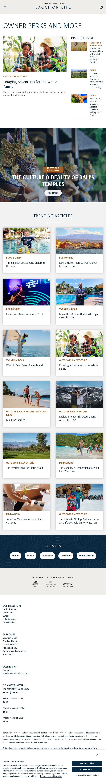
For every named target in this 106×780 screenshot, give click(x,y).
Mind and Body (10, 648)
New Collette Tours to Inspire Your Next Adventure (78, 264)
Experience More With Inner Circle (25, 314)
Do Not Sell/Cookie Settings (87, 775)
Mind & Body (66, 463)
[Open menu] (6, 7)
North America (9, 609)
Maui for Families (15, 420)
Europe (6, 616)
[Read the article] (35, 85)
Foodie (93, 70)
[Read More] (96, 58)
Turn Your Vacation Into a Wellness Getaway (25, 520)
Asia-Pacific (8, 622)
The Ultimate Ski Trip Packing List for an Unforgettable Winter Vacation (79, 520)
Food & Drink (13, 257)
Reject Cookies (86, 769)
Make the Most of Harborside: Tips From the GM (78, 315)
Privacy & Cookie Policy (51, 776)
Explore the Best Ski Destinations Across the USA (77, 418)
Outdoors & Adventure (73, 360)
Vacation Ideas (68, 309)
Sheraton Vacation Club (14, 708)
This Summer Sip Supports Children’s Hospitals (25, 264)
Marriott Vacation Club (13, 698)
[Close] (97, 755)
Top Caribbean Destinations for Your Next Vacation (79, 469)
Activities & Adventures (15, 76)
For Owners (66, 257)
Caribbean (7, 612)
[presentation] (26, 241)
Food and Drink (10, 641)
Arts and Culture (10, 644)
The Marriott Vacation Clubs (16, 689)
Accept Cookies (87, 763)
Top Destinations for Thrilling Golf (24, 467)
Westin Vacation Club (13, 718)
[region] (52, 764)
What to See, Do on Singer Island (24, 365)
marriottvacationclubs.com (15, 673)
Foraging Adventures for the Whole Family (78, 366)
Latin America (9, 619)
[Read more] (35, 54)
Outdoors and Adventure (14, 651)
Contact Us (8, 670)
